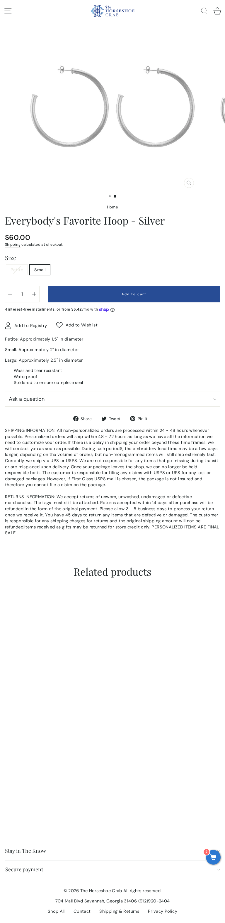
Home (112, 207)
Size (10, 258)
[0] (213, 858)
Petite (17, 270)
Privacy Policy (162, 911)
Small (39, 270)
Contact (82, 911)
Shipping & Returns (119, 911)
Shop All (56, 911)
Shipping (13, 244)
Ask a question (27, 398)
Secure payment (24, 869)
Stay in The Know (25, 850)
